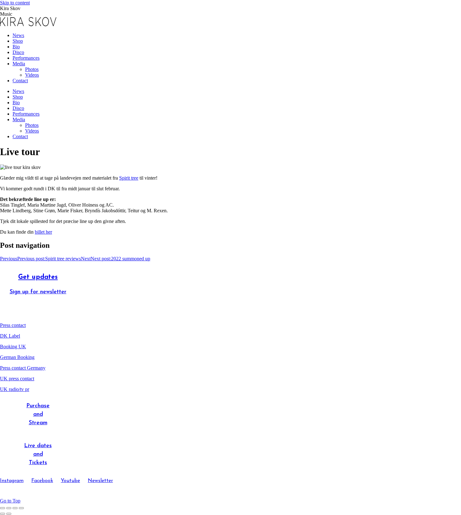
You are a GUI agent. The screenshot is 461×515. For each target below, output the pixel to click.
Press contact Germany (22, 368)
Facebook (42, 480)
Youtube (70, 480)
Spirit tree (128, 178)
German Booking (17, 357)
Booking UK (13, 346)
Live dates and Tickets (38, 454)
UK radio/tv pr (14, 389)
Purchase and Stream (38, 414)
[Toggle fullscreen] (15, 508)
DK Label (10, 336)
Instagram (12, 480)
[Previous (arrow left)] (2, 514)
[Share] (8, 508)
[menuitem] (18, 35)
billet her (43, 232)
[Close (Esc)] (2, 508)
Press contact (13, 325)
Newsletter (100, 480)
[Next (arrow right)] (8, 514)
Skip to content (15, 2)
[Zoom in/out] (21, 508)
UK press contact (17, 378)
